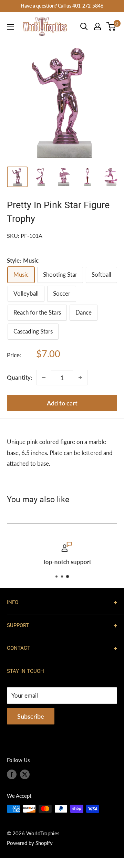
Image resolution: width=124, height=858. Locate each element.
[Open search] (84, 26)
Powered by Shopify (30, 843)
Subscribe (30, 716)
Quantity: (19, 377)
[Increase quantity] (80, 377)
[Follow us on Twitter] (25, 774)
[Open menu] (10, 27)
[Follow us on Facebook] (12, 774)
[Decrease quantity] (44, 377)
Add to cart (62, 403)
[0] (111, 26)
